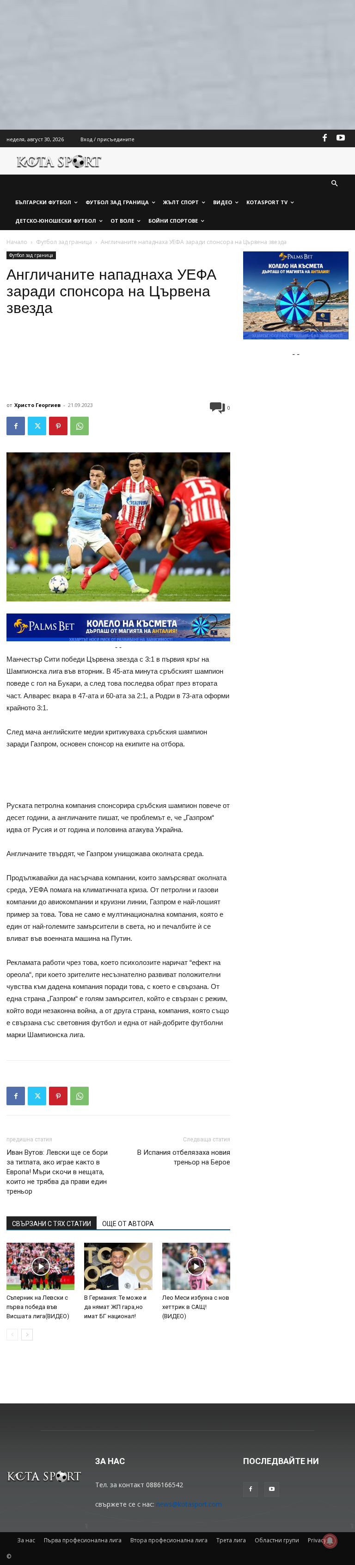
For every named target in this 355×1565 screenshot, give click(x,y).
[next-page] (27, 1334)
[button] (334, 184)
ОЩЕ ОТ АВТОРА (128, 1223)
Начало (16, 242)
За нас (26, 1540)
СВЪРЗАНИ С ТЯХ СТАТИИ (51, 1223)
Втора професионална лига (169, 1540)
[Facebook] (325, 138)
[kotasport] (59, 161)
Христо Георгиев (37, 404)
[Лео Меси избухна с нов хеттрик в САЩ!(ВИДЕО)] (196, 1266)
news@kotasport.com (189, 1504)
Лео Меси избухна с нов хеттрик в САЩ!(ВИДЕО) (195, 1307)
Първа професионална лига (83, 1540)
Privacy (317, 1540)
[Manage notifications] (330, 1541)
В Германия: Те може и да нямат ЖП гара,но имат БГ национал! (115, 1307)
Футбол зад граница (64, 242)
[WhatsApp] (79, 426)
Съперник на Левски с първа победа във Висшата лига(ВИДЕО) (37, 1307)
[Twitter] (37, 426)
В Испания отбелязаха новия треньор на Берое (183, 1157)
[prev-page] (12, 1334)
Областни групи (277, 1540)
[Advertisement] (177, 65)
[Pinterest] (58, 426)
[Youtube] (341, 138)
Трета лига (231, 1540)
